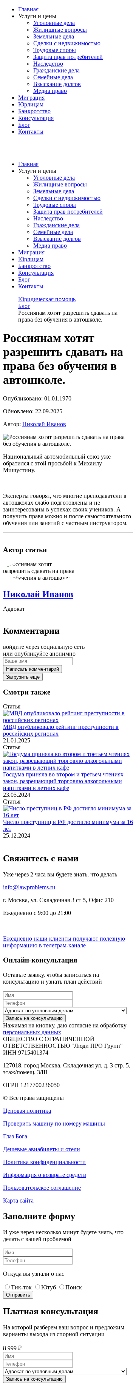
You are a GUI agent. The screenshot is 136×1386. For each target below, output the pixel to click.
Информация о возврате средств (44, 1175)
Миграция (31, 97)
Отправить (18, 1295)
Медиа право (50, 91)
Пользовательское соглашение (42, 1187)
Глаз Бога (15, 1136)
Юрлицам (30, 104)
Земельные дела (53, 36)
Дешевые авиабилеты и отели (41, 1149)
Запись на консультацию (34, 1018)
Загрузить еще (23, 677)
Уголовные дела (54, 23)
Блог (24, 125)
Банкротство (34, 111)
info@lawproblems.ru (29, 887)
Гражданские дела (56, 70)
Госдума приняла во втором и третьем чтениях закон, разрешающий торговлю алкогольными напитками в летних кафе (63, 781)
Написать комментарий (32, 669)
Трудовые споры (54, 50)
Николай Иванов (44, 424)
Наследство (48, 63)
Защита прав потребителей (68, 57)
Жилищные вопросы (60, 29)
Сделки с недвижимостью (66, 43)
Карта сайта (18, 1200)
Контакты (30, 131)
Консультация (36, 118)
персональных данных (32, 1032)
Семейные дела (53, 77)
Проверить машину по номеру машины (54, 1123)
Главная (28, 9)
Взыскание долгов (57, 84)
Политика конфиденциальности (44, 1162)
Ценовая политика (27, 1110)
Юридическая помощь (47, 299)
